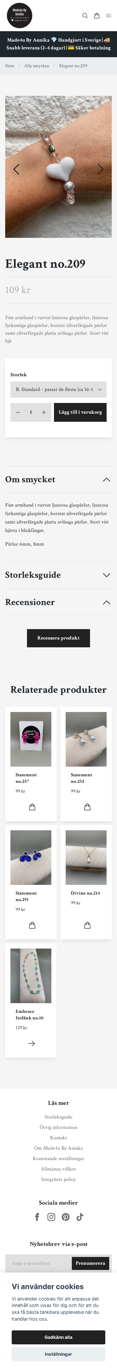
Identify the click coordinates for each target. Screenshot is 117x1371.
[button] (101, 169)
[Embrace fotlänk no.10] (31, 1043)
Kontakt (58, 1137)
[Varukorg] (97, 15)
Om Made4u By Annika (58, 1148)
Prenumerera (90, 1263)
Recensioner (30, 602)
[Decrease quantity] (18, 412)
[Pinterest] (66, 1217)
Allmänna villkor (58, 1169)
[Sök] (85, 15)
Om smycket (30, 479)
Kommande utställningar (58, 1158)
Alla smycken (36, 66)
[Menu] (108, 15)
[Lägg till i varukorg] (32, 807)
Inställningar (58, 1354)
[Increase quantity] (44, 412)
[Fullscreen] (58, 167)
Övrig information (58, 1127)
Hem (9, 66)
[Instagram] (51, 1217)
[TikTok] (80, 1217)
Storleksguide (33, 575)
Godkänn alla (58, 1337)
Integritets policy (58, 1179)
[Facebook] (37, 1217)
